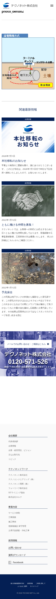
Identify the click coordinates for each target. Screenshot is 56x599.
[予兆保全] (28, 269)
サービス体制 (14, 513)
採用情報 (12, 540)
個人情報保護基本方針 (17, 583)
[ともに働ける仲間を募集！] (28, 201)
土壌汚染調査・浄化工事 (18, 530)
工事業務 (12, 517)
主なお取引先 (14, 454)
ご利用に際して (40, 583)
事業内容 (12, 506)
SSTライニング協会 (16, 492)
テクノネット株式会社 (17, 475)
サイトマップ (34, 586)
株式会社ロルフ (15, 497)
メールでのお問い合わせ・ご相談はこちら (26, 344)
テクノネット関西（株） (18, 484)
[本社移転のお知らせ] (28, 137)
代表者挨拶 (13, 441)
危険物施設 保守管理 (17, 526)
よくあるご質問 (22, 586)
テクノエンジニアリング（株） (21, 479)
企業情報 (12, 446)
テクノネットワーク (18, 468)
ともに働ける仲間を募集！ (18, 224)
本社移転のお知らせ (14, 160)
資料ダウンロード (17, 554)
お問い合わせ (14, 547)
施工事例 (12, 521)
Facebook (18, 562)
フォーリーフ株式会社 (17, 488)
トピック (12, 459)
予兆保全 (7, 292)
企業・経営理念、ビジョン (19, 450)
